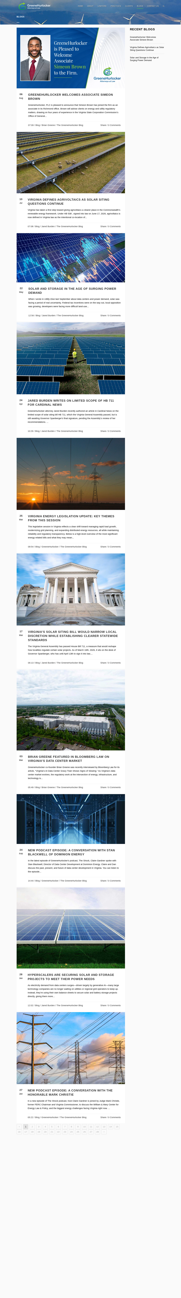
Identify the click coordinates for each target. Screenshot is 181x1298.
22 (58, 1132)
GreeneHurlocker (50, 546)
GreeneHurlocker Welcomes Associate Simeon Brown (143, 38)
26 (84, 1132)
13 (104, 1126)
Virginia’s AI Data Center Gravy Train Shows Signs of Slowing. (66, 771)
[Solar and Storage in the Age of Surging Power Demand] (71, 257)
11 (91, 1126)
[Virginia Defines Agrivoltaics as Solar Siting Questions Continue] (71, 162)
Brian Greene (48, 125)
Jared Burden (48, 226)
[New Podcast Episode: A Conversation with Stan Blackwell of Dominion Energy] (71, 819)
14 (110, 1126)
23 (65, 1132)
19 (39, 1132)
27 (91, 1132)
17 (26, 1132)
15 (117, 1126)
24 (71, 1132)
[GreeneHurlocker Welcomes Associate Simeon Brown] (71, 58)
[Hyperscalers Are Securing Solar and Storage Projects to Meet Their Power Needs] (71, 928)
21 (52, 1132)
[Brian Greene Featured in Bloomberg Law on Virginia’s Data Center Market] (71, 710)
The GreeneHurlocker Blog (70, 125)
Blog (37, 125)
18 (32, 1132)
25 (78, 1132)
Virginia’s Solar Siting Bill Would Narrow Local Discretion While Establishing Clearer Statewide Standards (73, 636)
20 (45, 1132)
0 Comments (114, 125)
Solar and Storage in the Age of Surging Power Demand (144, 58)
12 (97, 1126)
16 (19, 1132)
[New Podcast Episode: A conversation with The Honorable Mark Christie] (71, 1048)
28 (97, 1132)
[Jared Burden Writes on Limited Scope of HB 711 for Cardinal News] (71, 358)
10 (84, 1126)
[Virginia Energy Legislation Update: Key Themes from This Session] (71, 474)
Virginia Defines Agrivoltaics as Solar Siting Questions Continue (147, 48)
